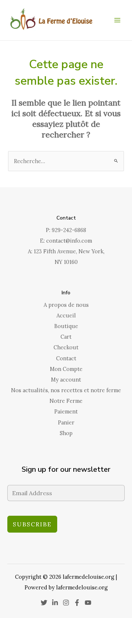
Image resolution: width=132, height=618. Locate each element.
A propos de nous (66, 304)
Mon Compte (66, 368)
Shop (66, 433)
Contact (66, 358)
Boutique (66, 326)
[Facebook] (77, 602)
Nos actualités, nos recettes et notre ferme (66, 390)
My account (66, 379)
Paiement (66, 411)
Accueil (66, 315)
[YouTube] (88, 602)
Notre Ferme (66, 400)
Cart (66, 336)
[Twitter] (44, 602)
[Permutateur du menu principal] (117, 20)
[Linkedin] (55, 602)
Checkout (66, 347)
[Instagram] (66, 602)
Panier (66, 422)
